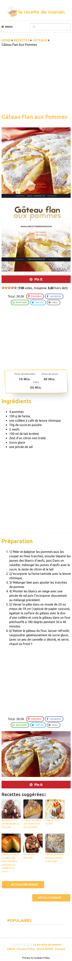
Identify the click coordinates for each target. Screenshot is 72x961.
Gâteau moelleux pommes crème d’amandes (54, 857)
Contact (60, 949)
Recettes (22, 40)
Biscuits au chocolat (29, 856)
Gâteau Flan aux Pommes (34, 116)
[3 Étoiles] (9, 287)
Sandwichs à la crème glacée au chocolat (10, 823)
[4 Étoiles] (12, 287)
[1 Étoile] (3, 287)
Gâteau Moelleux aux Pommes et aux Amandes (32, 823)
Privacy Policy (26, 949)
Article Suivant (50, 897)
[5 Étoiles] (15, 287)
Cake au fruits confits (52, 822)
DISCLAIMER (45, 949)
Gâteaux (40, 40)
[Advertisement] (36, 82)
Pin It (38, 279)
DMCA (11, 949)
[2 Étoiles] (6, 287)
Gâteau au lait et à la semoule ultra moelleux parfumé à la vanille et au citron (11, 863)
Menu (9, 26)
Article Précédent (24, 884)
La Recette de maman (47, 944)
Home (6, 40)
